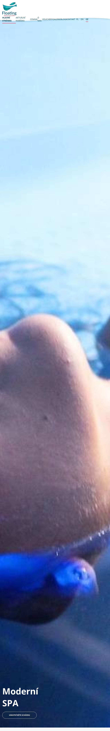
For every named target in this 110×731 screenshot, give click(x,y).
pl (77, 19)
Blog (63, 19)
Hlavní (7, 19)
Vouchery (47, 19)
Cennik (34, 19)
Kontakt (70, 19)
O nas (40, 19)
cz (87, 19)
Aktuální (20, 19)
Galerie (57, 19)
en (82, 19)
